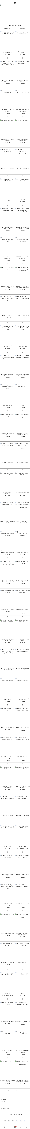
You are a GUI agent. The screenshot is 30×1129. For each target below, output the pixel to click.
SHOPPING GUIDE (5, 1107)
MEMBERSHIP (4, 1099)
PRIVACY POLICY (5, 1108)
